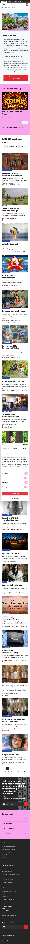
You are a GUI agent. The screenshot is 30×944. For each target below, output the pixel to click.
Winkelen (4, 854)
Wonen (9, 1)
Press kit (4, 894)
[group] (15, 105)
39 (21, 771)
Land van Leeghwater (8, 852)
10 (11, 771)
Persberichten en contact (9, 891)
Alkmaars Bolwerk (7, 877)
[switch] (26, 478)
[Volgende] (24, 771)
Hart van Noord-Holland (8, 869)
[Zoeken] (24, 4)
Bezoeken (4, 1)
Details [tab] (15, 448)
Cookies (3, 938)
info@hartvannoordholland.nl (10, 916)
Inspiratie (7, 833)
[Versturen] (26, 804)
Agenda (6, 819)
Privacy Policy (11, 938)
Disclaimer (20, 938)
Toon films (23, 146)
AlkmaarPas (10, 146)
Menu (4, 4)
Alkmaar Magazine (7, 882)
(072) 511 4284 (6, 913)
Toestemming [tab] (5, 448)
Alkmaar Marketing (7, 880)
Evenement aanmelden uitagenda (17, 77)
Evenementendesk (7, 871)
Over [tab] (24, 448)
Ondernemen (14, 1)
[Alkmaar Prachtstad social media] (2, 941)
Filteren (6, 143)
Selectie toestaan (15, 498)
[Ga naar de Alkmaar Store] (27, 4)
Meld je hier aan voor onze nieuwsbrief (14, 49)
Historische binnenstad (8, 849)
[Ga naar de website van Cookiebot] (22, 445)
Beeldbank (5, 897)
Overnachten (8, 823)
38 (18, 771)
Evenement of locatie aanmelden (11, 874)
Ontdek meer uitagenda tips (13, 127)
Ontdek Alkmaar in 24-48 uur (10, 860)
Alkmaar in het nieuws (8, 899)
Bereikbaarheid (9, 828)
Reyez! (12, 935)
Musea (3, 857)
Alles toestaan (15, 493)
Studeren (20, 1)
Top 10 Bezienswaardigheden (10, 846)
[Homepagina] (2, 7)
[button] (23, 122)
